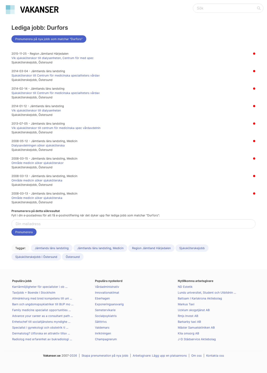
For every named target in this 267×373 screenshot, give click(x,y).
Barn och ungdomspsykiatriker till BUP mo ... (42, 304)
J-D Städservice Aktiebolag (197, 339)
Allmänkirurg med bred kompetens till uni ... (42, 298)
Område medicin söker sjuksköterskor (37, 163)
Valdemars (102, 327)
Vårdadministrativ (107, 286)
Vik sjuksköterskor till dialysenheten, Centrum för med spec (52, 58)
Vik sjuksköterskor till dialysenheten (36, 110)
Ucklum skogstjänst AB (194, 310)
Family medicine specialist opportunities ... (41, 310)
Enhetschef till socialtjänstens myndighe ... (41, 321)
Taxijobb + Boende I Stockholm (33, 292)
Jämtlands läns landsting (52, 248)
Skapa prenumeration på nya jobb (105, 355)
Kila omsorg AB (188, 333)
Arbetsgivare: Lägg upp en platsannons (160, 355)
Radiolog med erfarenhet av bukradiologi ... (42, 339)
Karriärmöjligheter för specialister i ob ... (39, 286)
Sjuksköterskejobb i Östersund (36, 257)
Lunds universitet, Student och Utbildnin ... (207, 292)
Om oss (196, 355)
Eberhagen (102, 298)
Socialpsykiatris (106, 316)
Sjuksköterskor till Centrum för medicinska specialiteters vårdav (55, 75)
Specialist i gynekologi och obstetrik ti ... (40, 327)
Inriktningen (103, 333)
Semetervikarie (105, 310)
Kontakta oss (215, 355)
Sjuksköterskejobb (192, 248)
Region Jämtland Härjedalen (151, 248)
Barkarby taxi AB (189, 321)
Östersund (73, 257)
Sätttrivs (101, 321)
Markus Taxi (186, 304)
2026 (73, 355)
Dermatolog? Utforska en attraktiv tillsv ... (41, 333)
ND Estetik (185, 286)
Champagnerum (106, 339)
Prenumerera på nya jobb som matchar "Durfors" (48, 39)
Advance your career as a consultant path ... (42, 316)
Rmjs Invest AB (188, 316)
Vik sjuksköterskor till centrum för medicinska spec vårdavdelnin (55, 128)
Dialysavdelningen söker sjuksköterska (38, 145)
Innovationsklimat (107, 292)
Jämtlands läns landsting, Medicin (100, 248)
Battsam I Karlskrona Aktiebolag (200, 298)
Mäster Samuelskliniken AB (196, 327)
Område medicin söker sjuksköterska (36, 180)
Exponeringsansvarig (109, 304)
